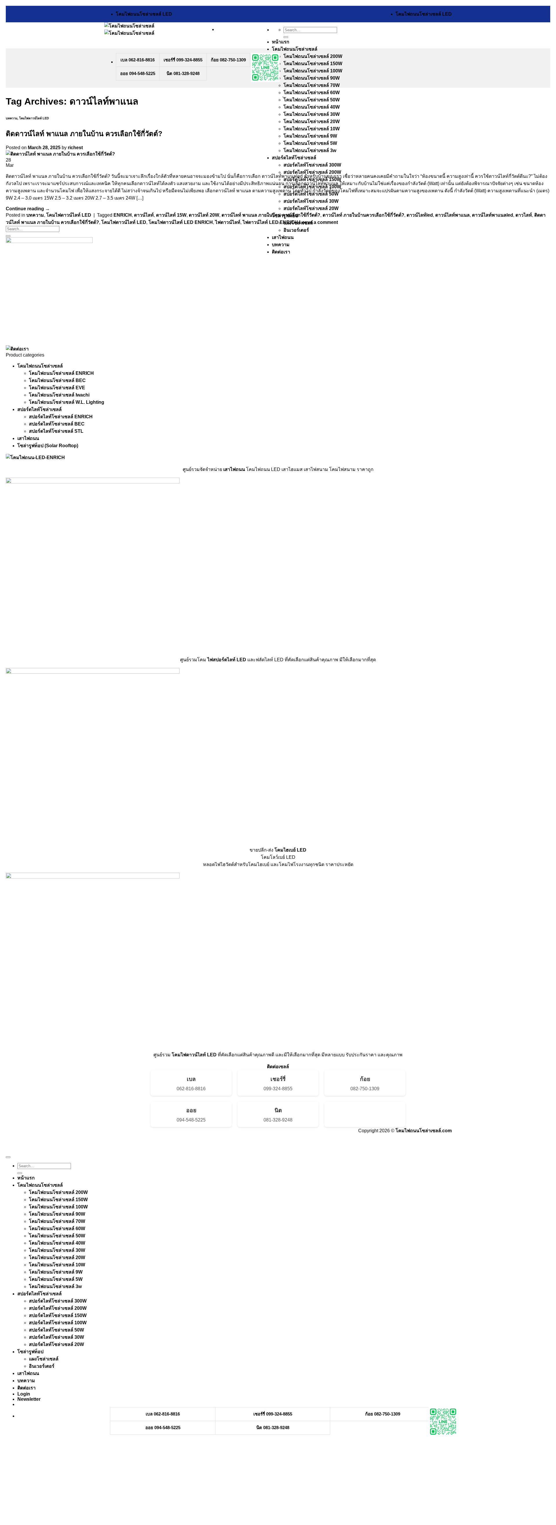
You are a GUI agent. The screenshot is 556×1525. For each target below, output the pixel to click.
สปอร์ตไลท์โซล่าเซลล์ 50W (56, 1329)
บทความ (281, 244)
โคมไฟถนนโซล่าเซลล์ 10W (312, 128)
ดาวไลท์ (523, 215)
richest (75, 147)
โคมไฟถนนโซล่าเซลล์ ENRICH (61, 373)
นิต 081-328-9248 (183, 73)
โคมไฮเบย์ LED (290, 850)
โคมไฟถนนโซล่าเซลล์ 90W (312, 78)
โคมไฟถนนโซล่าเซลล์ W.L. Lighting (66, 402)
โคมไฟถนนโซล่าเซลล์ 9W (310, 136)
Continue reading (28, 208)
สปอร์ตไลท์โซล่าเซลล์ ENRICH (61, 416)
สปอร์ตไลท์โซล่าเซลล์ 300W (312, 164)
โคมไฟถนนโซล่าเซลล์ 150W (313, 63)
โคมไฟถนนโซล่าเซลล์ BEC (57, 380)
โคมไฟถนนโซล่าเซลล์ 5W (310, 143)
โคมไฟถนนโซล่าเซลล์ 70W (312, 85)
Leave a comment (318, 222)
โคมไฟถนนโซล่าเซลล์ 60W (312, 92)
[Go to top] (8, 1157)
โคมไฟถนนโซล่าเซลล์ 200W (313, 56)
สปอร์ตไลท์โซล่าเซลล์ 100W (58, 1322)
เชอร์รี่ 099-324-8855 (183, 59)
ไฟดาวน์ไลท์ (227, 222)
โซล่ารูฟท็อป (30, 1351)
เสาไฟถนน (283, 237)
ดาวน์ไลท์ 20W (204, 215)
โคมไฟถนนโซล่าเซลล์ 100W (313, 70)
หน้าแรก (280, 41)
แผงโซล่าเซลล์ (43, 1358)
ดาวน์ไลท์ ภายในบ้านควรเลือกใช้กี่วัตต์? (363, 215)
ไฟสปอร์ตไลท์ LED (226, 659)
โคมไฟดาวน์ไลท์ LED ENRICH (181, 222)
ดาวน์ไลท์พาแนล (452, 215)
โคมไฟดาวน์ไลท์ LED (34, 118)
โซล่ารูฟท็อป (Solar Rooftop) (47, 445)
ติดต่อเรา (281, 251)
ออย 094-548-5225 (137, 73)
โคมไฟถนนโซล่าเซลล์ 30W (312, 114)
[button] (29, 1399)
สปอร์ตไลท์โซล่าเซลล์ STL (56, 431)
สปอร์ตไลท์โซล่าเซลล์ (294, 157)
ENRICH (123, 215)
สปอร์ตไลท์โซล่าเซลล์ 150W (58, 1315)
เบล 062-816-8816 (137, 59)
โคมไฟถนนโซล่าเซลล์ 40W (312, 107)
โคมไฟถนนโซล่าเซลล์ (294, 49)
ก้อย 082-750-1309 (228, 59)
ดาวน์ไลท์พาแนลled (492, 215)
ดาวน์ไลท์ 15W (171, 215)
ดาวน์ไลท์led (420, 215)
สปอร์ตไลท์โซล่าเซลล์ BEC (57, 423)
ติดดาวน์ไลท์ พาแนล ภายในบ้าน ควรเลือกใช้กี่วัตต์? (84, 134)
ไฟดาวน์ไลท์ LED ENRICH (270, 222)
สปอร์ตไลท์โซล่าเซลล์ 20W (311, 208)
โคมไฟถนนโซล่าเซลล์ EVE (57, 387)
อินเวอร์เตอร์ (296, 230)
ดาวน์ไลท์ (144, 215)
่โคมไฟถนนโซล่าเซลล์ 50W (312, 99)
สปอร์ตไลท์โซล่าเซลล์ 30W (311, 201)
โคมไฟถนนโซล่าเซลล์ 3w (310, 150)
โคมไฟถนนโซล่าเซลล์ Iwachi (59, 394)
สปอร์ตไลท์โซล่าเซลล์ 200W (312, 172)
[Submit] (286, 37)
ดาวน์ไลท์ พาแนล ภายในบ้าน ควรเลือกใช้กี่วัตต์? (271, 215)
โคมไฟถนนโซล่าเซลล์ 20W (312, 121)
